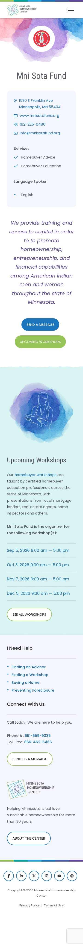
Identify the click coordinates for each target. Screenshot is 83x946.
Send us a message (29, 759)
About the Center (28, 838)
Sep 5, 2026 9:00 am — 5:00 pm (38, 550)
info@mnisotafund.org (40, 133)
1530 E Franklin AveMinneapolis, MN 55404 (40, 104)
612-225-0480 (32, 124)
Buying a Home (25, 682)
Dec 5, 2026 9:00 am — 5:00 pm (38, 593)
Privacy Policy (29, 905)
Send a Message (40, 324)
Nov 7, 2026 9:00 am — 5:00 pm (38, 579)
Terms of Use (54, 905)
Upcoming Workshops (40, 341)
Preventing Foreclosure (33, 690)
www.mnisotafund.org (39, 115)
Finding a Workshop (30, 674)
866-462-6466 (38, 742)
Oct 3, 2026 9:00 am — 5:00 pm (38, 565)
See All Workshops (29, 614)
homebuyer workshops (35, 474)
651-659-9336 (38, 735)
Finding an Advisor (29, 667)
